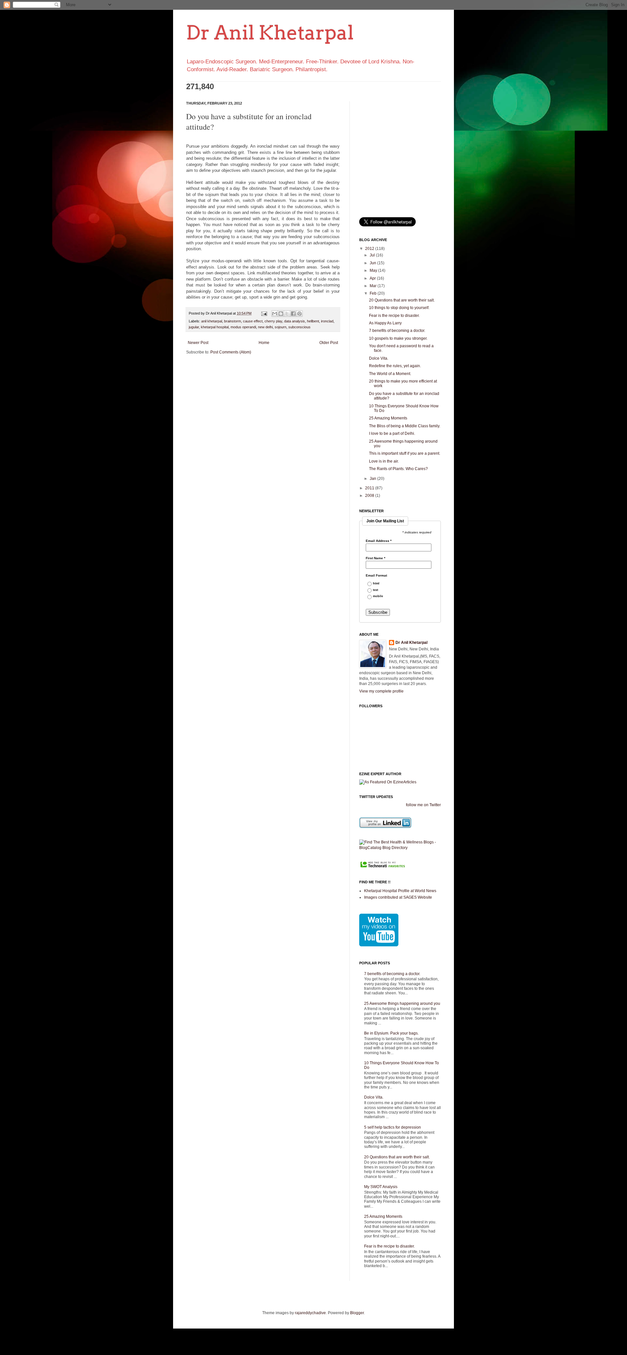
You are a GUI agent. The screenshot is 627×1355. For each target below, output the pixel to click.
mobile (378, 596)
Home (264, 342)
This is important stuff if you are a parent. (404, 453)
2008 (370, 495)
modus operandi (243, 327)
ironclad (327, 321)
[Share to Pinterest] (299, 313)
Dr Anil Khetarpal (270, 32)
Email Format (376, 575)
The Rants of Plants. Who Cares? (398, 468)
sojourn (280, 327)
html (376, 583)
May (374, 270)
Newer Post (198, 342)
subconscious (299, 327)
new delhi (265, 327)
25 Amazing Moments (388, 418)
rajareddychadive (310, 1313)
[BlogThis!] (281, 313)
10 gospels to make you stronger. (398, 338)
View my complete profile (381, 691)
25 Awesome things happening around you (402, 1003)
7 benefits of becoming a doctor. (397, 330)
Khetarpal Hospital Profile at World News (400, 891)
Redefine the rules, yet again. (395, 366)
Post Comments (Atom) (230, 352)
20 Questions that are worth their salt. (402, 300)
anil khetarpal (211, 321)
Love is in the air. (384, 461)
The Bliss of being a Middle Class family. (404, 426)
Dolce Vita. (378, 358)
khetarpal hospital (215, 327)
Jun (373, 263)
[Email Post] (264, 313)
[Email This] (274, 313)
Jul (373, 255)
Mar (374, 286)
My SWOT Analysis (380, 1186)
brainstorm (232, 321)
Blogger (357, 1313)
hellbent (313, 321)
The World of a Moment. (390, 373)
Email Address (379, 541)
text (375, 590)
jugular (194, 327)
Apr (373, 278)
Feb (374, 293)
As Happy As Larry (385, 323)
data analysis (294, 321)
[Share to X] (287, 313)
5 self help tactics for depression (392, 1127)
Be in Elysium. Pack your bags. (391, 1033)
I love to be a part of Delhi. (392, 433)
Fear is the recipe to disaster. (394, 315)
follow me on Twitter (423, 805)
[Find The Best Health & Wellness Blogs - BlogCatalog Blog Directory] (400, 847)
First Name (375, 558)
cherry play (273, 321)
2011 (370, 488)
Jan (373, 478)
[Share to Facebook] (293, 313)
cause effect (253, 321)
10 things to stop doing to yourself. (399, 307)
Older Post (328, 342)
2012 (370, 248)
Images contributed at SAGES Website (398, 897)
